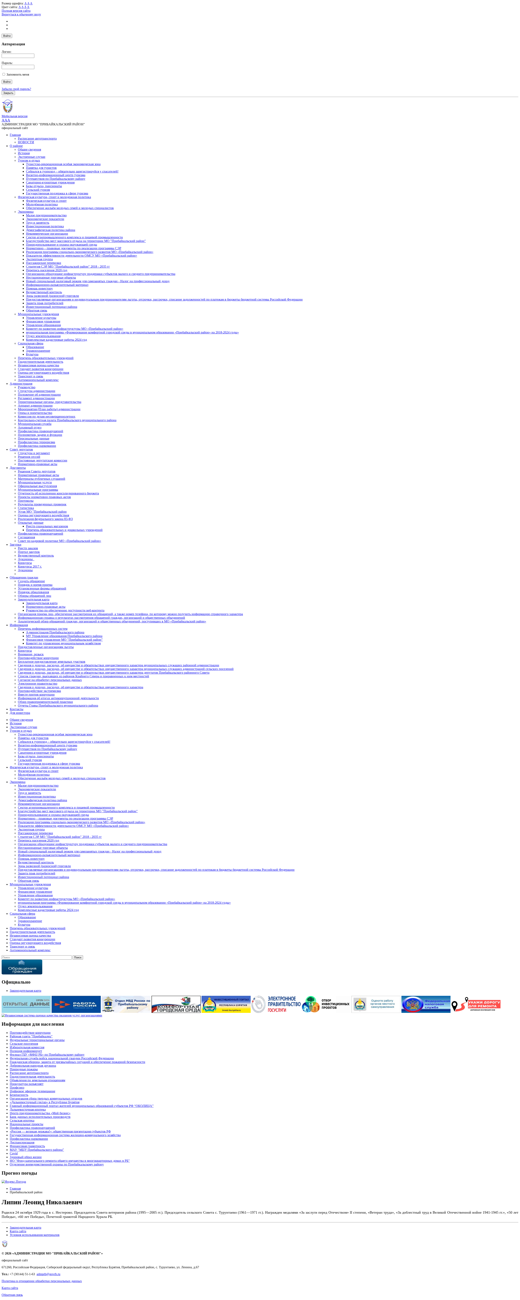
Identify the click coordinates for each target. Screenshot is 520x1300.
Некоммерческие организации (47, 233)
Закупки (15, 544)
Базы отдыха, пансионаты (44, 186)
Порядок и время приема (35, 584)
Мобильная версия (14, 116)
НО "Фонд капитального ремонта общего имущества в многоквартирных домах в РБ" (70, 1160)
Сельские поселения (24, 1043)
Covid (14, 1153)
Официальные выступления (37, 486)
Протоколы (26, 500)
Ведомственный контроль (44, 292)
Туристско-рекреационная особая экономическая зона (63, 164)
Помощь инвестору (39, 288)
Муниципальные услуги (35, 482)
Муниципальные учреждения (38, 314)
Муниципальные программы (38, 489)
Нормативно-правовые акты (37, 464)
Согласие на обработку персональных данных (50, 680)
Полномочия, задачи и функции (40, 435)
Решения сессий (29, 456)
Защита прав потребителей (44, 303)
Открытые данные (30, 522)
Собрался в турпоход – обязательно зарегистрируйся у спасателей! (72, 171)
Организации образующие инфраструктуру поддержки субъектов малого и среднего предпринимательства (100, 274)
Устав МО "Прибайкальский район (42, 511)
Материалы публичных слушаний (41, 478)
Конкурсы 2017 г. (30, 566)
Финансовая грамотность (27, 1146)
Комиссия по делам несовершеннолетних (46, 416)
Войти (7, 35)
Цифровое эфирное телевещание (32, 1091)
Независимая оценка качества (38, 365)
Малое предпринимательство (46, 215)
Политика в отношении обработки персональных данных (42, 1281)
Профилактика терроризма (36, 442)
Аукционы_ (26, 559)
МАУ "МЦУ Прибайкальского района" (37, 1149)
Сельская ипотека (22, 1120)
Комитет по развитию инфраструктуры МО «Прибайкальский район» (74, 328)
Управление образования (43, 325)
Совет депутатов (21, 449)
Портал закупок (29, 552)
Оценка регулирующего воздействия (43, 372)
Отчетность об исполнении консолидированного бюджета (58, 493)
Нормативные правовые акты (38, 475)
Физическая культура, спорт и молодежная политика (54, 197)
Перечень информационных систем (42, 628)
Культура (32, 354)
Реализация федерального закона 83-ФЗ (45, 519)
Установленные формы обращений (42, 588)
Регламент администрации (36, 398)
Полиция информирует (26, 1051)
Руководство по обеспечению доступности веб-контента (65, 610)
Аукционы (25, 570)
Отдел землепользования (43, 336)
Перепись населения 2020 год (46, 270)
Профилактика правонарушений (40, 431)
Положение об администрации (39, 394)
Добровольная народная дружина (33, 1065)
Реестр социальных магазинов (47, 526)
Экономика (26, 211)
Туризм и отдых (29, 160)
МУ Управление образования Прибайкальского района (64, 636)
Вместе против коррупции (36, 694)
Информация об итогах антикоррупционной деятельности (58, 698)
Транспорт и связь (30, 376)
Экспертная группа (39, 259)
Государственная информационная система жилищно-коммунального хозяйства (65, 1135)
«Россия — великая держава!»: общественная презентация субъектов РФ (60, 1131)
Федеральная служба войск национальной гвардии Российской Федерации (62, 1058)
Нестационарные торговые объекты (51, 277)
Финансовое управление (43, 321)
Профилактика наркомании (37, 445)
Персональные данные (33, 438)
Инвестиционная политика (45, 226)
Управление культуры (41, 317)
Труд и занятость (37, 222)
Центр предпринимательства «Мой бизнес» (40, 1113)
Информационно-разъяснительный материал (57, 285)
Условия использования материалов (35, 1235)
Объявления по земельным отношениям (37, 1080)
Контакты (16, 709)
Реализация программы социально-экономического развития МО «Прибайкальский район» (89, 252)
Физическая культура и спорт (46, 200)
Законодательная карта (33, 599)
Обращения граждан (24, 577)
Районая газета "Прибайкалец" (31, 1036)
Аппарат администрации (35, 405)
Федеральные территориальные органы (37, 1040)
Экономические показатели (45, 219)
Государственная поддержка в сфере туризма (57, 193)
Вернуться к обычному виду (21, 14)
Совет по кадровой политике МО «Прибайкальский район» (59, 541)
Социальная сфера (30, 343)
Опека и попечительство (35, 413)
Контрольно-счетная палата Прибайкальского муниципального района (67, 420)
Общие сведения (29, 149)
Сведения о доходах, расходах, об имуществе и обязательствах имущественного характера (80, 687)
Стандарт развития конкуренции (40, 369)
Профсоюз (17, 1087)
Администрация (21, 383)
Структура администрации (36, 391)
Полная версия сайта (16, 10)
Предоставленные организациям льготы (46, 647)
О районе (16, 146)
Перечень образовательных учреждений (46, 358)
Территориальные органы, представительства (49, 402)
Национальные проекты (26, 1124)
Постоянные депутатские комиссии (42, 460)
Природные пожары (24, 1069)
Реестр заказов (28, 548)
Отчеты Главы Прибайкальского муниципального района (58, 705)
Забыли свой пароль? (16, 89)
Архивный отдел (29, 427)
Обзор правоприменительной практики (45, 702)
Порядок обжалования (33, 592)
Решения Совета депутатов (36, 471)
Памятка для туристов (41, 167)
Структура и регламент (34, 453)
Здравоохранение (38, 350)
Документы (18, 467)
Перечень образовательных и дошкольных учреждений (64, 530)
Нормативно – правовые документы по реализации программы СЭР (73, 248)
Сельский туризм (38, 189)
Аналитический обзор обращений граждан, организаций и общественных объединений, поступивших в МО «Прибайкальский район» (112, 621)
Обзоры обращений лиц (34, 595)
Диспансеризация (22, 1142)
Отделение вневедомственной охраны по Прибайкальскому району (57, 1164)
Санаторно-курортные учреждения (50, 182)
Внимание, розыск (31, 654)
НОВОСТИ (26, 142)
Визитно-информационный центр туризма (55, 175)
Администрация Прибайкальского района (55, 632)
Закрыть (8, 92)
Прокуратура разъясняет (26, 1084)
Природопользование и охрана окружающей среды (61, 244)
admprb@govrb (47, 1274)
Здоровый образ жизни (26, 1157)
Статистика (26, 508)
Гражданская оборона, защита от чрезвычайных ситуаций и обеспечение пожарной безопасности (77, 1062)
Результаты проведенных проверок (42, 504)
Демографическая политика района (50, 230)
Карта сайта (18, 1231)
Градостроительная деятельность (40, 361)
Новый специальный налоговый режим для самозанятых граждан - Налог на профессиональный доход (97, 281)
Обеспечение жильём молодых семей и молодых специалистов (70, 208)
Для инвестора (20, 713)
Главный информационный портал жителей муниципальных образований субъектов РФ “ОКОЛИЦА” (82, 1106)
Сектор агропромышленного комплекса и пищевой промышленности (74, 237)
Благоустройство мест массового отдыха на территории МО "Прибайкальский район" (86, 241)
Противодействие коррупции (38, 658)
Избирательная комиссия (27, 1047)
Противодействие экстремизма (39, 691)
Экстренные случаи (31, 157)
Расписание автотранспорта (37, 138)
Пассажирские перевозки (43, 263)
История (24, 153)
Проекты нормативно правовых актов (44, 497)
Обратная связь (36, 310)
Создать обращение (31, 581)
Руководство (26, 387)
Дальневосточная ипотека (28, 1109)
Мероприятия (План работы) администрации (49, 409)
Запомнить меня (17, 74)
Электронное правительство (37, 683)
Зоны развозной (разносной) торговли (52, 296)
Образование (35, 347)
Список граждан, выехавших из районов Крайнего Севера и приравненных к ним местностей (83, 676)
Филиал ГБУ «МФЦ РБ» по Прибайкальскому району (47, 1054)
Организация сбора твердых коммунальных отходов (46, 1098)
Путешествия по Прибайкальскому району (55, 178)
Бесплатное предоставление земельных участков (51, 661)
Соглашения (26, 537)
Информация (19, 625)
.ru (58, 1274)
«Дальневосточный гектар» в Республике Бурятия (44, 1102)
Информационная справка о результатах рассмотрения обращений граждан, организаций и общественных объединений (101, 617)
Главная (15, 135)
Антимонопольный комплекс (38, 380)
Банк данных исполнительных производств (40, 1117)
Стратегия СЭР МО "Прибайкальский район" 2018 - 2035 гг (68, 266)
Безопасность (19, 1095)
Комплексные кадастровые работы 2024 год (56, 339)
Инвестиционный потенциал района (51, 306)
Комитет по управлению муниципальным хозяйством (63, 643)
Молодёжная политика (42, 204)
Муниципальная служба (34, 424)
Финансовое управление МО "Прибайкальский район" (64, 639)
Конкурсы (25, 563)
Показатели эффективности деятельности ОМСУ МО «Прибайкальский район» (81, 255)
